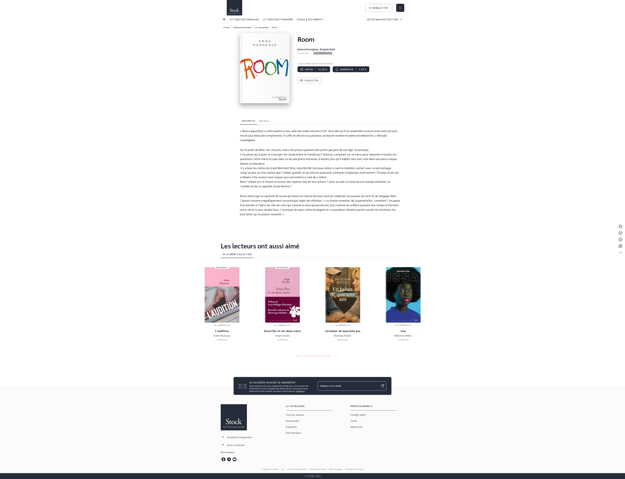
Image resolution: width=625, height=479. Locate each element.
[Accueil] (234, 7)
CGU (283, 469)
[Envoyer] (382, 386)
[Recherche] (400, 8)
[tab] (224, 19)
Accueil (226, 27)
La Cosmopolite (261, 27)
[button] (378, 8)
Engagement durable (269, 469)
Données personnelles (317, 469)
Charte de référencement (297, 469)
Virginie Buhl (327, 49)
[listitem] (223, 459)
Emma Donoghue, (309, 49)
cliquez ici (300, 391)
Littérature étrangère (242, 27)
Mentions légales (336, 469)
